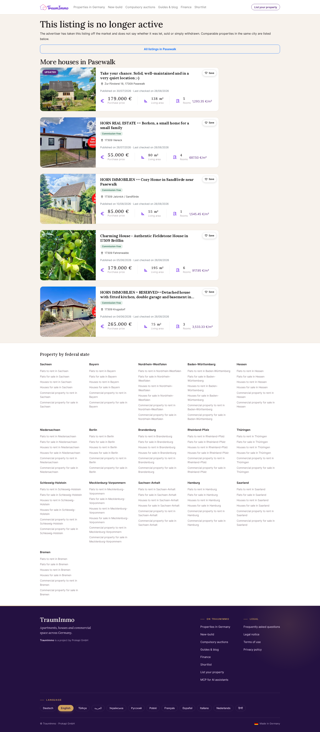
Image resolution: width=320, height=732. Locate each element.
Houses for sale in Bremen (55, 575)
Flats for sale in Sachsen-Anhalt (157, 494)
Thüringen (243, 430)
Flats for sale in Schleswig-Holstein (61, 494)
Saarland (243, 482)
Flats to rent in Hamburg (202, 489)
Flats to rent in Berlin (101, 436)
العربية (98, 708)
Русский (136, 708)
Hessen (242, 364)
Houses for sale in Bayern (104, 387)
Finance (186, 7)
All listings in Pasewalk (160, 49)
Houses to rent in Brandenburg (156, 447)
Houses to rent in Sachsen (55, 381)
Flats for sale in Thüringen (252, 441)
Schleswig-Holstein (53, 482)
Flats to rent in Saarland (251, 489)
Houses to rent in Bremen (55, 569)
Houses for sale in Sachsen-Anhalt (158, 505)
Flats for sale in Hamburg (203, 494)
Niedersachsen (50, 430)
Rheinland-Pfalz (198, 430)
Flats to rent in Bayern (102, 370)
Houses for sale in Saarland (253, 505)
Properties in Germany (89, 7)
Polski (153, 708)
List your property (265, 7)
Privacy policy (253, 649)
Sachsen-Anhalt (149, 482)
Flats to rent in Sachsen (54, 370)
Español (187, 708)
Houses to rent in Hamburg (204, 500)
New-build (115, 7)
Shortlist (200, 7)
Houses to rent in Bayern (104, 381)
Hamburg (194, 482)
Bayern (94, 364)
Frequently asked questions (262, 627)
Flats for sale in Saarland (251, 494)
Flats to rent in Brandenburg (155, 436)
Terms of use (252, 642)
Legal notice (251, 634)
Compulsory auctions (140, 7)
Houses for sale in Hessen (252, 387)
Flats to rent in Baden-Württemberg (209, 370)
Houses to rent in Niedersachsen (59, 447)
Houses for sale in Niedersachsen (60, 452)
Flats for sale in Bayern (103, 376)
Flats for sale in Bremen (54, 564)
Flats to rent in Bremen (53, 558)
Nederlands (223, 708)
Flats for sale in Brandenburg (155, 441)
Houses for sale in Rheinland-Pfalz (208, 452)
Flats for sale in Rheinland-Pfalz (207, 441)
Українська (116, 708)
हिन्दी (240, 708)
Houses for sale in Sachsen (56, 387)
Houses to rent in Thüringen (253, 447)
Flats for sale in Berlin (102, 441)
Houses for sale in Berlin (103, 452)
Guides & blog (168, 7)
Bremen (45, 552)
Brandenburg (147, 430)
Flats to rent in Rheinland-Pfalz (206, 436)
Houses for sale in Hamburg (204, 505)
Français (169, 708)
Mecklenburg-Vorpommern (107, 482)
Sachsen (46, 364)
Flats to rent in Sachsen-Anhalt (156, 489)
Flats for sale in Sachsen (54, 376)
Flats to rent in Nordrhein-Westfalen (159, 370)
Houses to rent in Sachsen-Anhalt (158, 500)
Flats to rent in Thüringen (252, 436)
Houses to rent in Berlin (103, 447)
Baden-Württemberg (201, 364)
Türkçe (82, 708)
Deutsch (48, 708)
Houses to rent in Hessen (252, 381)
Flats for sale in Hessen (250, 376)
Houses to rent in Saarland (253, 500)
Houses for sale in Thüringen (254, 452)
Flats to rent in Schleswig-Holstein (60, 489)
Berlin (93, 430)
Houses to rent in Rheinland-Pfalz (208, 447)
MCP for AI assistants (214, 679)
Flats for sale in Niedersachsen (58, 441)
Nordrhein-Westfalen (152, 364)
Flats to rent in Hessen (250, 370)
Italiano (204, 708)
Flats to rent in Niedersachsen (58, 436)
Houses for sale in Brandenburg (157, 452)
